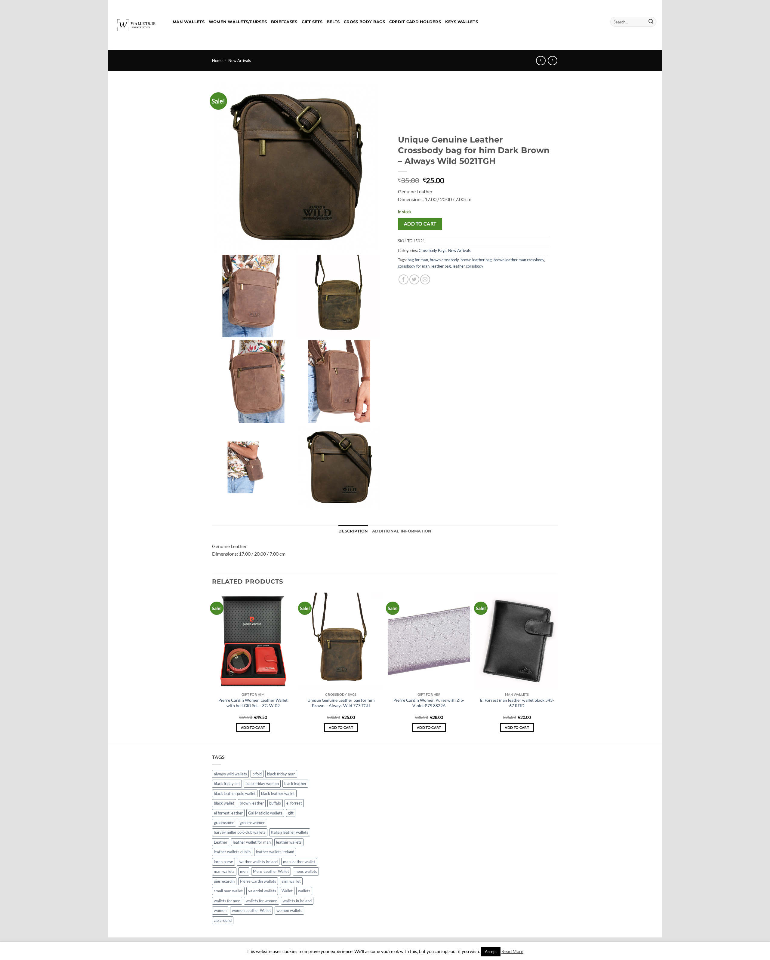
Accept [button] (491, 951)
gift (291, 813)
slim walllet (291, 881)
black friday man (281, 773)
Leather (220, 842)
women (220, 910)
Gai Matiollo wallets (265, 813)
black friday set (227, 783)
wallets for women (261, 900)
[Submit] (651, 22)
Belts (333, 22)
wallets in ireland (297, 900)
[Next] (557, 667)
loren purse (223, 861)
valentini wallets (262, 890)
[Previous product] (552, 60)
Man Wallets (189, 22)
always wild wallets (230, 773)
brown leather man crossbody (519, 259)
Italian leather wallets (289, 832)
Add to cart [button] (253, 727)
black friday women (262, 783)
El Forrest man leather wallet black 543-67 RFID (517, 703)
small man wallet (228, 890)
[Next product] (540, 60)
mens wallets (305, 871)
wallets (304, 890)
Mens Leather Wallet (271, 871)
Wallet (287, 890)
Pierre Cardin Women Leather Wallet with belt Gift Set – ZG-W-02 (253, 703)
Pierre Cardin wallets (258, 881)
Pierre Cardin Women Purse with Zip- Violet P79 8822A (428, 703)
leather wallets (289, 842)
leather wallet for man (252, 842)
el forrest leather (228, 813)
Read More (512, 951)
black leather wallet (278, 793)
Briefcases (284, 22)
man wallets (224, 871)
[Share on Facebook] (403, 279)
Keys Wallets (461, 22)
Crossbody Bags (432, 250)
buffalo (275, 803)
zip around (223, 920)
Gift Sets (312, 22)
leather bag (441, 266)
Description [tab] (353, 531)
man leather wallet (299, 861)
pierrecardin (224, 881)
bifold (257, 773)
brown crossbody (444, 259)
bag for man (418, 259)
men (244, 871)
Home (217, 60)
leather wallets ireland (275, 851)
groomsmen (224, 822)
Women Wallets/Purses (238, 22)
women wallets (289, 910)
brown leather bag (476, 259)
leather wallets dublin (232, 851)
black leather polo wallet (235, 793)
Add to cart (420, 223)
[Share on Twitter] (414, 279)
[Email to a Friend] (425, 279)
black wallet (224, 803)
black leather (295, 783)
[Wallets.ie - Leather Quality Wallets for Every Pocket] (138, 25)
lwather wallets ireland (258, 861)
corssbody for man (414, 266)
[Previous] (212, 667)
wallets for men (227, 900)
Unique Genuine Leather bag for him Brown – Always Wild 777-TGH (341, 703)
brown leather (252, 803)
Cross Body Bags (364, 22)
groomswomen (252, 822)
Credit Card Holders (415, 22)
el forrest (294, 803)
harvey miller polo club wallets (240, 832)
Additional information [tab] (402, 531)
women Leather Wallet (251, 910)
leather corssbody (468, 266)
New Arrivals (239, 60)
